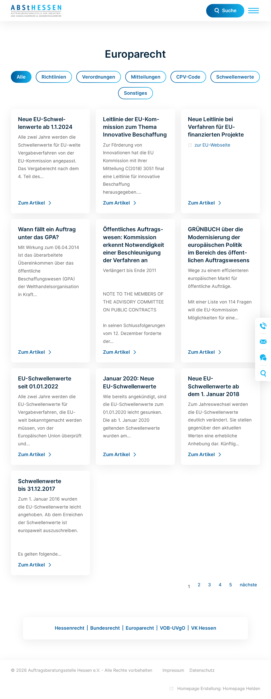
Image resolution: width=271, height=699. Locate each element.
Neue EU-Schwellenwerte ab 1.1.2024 (50, 161)
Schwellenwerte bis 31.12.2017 (50, 523)
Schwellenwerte (235, 77)
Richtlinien (54, 77)
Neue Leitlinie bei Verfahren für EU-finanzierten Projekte (220, 161)
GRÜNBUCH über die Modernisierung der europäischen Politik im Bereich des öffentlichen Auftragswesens (220, 290)
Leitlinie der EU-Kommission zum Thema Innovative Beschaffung (135, 161)
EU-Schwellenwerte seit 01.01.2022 (50, 416)
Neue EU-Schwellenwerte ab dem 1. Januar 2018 (220, 416)
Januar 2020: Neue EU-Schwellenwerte (135, 416)
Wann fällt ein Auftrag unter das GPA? (50, 290)
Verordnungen (98, 77)
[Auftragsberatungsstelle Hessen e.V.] (36, 10)
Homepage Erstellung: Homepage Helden (218, 688)
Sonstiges (135, 93)
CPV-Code (188, 77)
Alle (21, 77)
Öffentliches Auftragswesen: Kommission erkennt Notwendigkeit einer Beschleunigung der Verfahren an (135, 290)
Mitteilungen (145, 77)
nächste (248, 584)
